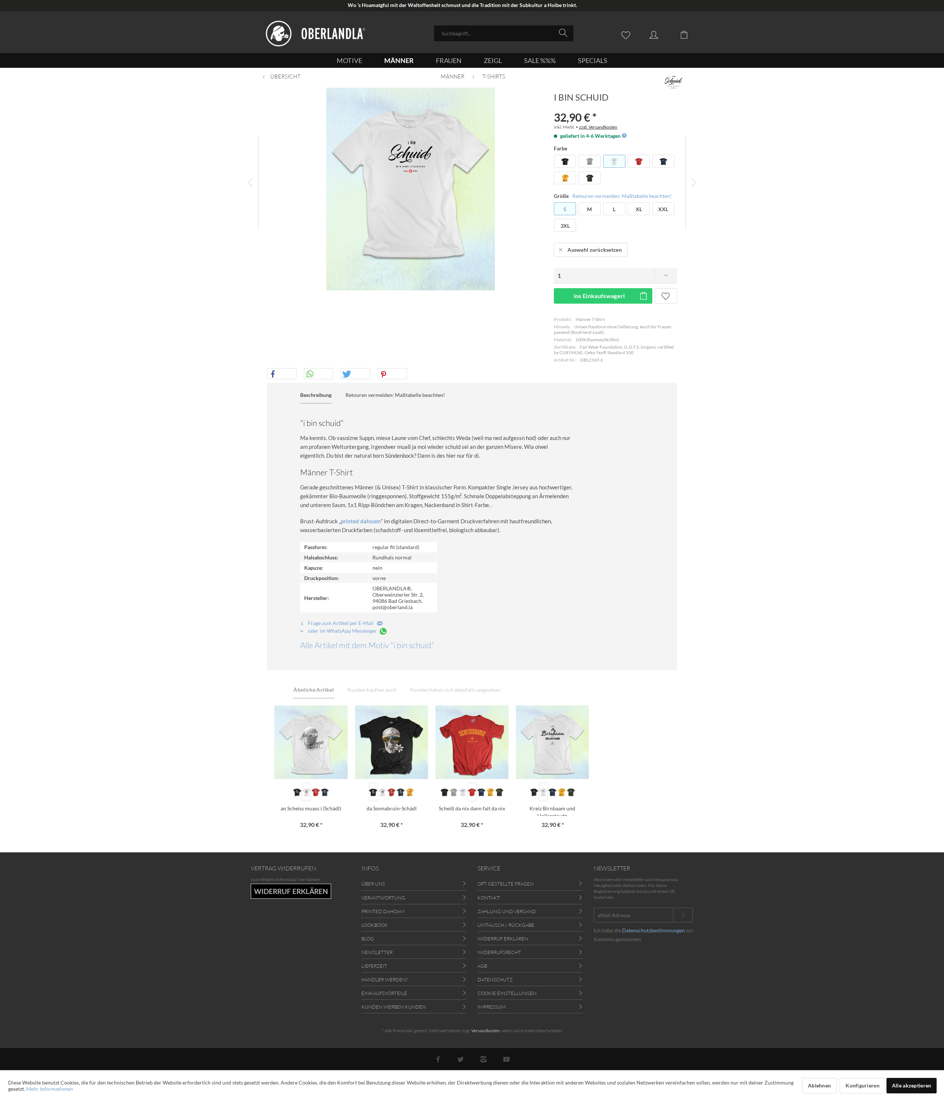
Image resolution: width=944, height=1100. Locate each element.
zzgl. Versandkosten (598, 127)
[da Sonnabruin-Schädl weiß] (382, 792)
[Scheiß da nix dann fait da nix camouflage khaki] (499, 792)
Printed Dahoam (383, 911)
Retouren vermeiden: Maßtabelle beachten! (622, 196)
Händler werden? (384, 979)
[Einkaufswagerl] (689, 34)
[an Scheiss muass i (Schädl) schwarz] (297, 792)
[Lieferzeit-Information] (624, 136)
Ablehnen (819, 1085)
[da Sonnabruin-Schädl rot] (391, 792)
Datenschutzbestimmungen (653, 930)
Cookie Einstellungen (507, 993)
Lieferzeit (374, 966)
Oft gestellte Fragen (506, 884)
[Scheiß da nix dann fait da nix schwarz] (444, 792)
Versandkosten (485, 1030)
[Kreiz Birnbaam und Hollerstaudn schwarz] (534, 792)
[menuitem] (503, 33)
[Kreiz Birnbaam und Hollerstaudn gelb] (561, 792)
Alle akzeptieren (911, 1085)
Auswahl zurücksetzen (595, 250)
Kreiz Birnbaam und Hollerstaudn (552, 810)
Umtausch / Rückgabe (506, 925)
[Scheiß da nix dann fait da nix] (472, 742)
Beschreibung (316, 395)
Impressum (492, 1007)
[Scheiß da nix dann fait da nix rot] (472, 792)
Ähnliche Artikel (314, 690)
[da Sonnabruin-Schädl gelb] (409, 792)
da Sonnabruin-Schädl (392, 808)
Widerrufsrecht (499, 952)
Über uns (373, 884)
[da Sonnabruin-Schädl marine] (400, 792)
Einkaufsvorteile (384, 993)
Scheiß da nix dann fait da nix (472, 808)
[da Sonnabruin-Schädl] (391, 742)
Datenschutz (495, 979)
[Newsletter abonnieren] (683, 915)
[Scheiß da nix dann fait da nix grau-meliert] (453, 792)
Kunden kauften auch (371, 690)
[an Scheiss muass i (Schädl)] (310, 742)
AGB (482, 966)
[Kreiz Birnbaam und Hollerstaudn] (552, 742)
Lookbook (374, 925)
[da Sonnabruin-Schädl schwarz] (373, 792)
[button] (281, 374)
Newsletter (377, 952)
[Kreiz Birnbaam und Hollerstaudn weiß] (543, 792)
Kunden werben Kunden (393, 1007)
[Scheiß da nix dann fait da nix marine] (481, 792)
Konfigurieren (862, 1085)
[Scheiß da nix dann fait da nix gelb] (490, 792)
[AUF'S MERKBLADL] (666, 296)
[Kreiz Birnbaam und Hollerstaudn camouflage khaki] (570, 792)
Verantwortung (383, 898)
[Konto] (661, 34)
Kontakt (489, 898)
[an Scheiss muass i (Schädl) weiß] (306, 792)
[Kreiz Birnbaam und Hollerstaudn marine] (552, 792)
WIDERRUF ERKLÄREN (291, 891)
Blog (367, 939)
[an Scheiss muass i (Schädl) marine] (324, 792)
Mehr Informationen (49, 1089)
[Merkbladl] (627, 34)
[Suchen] (564, 32)
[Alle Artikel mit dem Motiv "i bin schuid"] (673, 82)
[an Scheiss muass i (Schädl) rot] (315, 792)
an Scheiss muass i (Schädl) (311, 808)
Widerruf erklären (503, 939)
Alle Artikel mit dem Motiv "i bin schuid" (367, 645)
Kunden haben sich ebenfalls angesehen (455, 690)
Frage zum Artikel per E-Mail (342, 623)
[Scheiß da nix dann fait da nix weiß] (463, 792)
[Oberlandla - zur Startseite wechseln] (316, 33)
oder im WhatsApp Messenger (342, 631)
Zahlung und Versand (507, 911)
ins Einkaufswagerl (599, 295)
